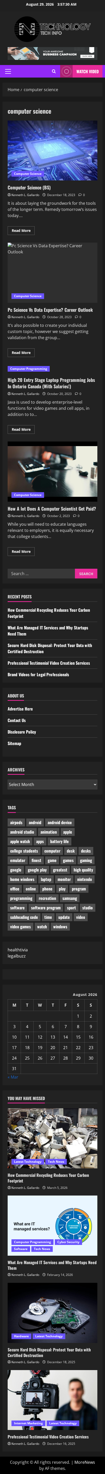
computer (52, 851)
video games (20, 926)
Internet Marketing (28, 1423)
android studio (22, 832)
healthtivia (18, 950)
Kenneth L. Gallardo (25, 195)
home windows (22, 879)
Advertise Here (20, 709)
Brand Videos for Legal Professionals (38, 674)
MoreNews (84, 1462)
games (68, 860)
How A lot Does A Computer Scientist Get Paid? (52, 472)
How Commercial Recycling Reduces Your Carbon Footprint (48, 1178)
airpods (16, 822)
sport (71, 908)
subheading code (24, 917)
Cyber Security (68, 1242)
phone (47, 889)
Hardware (21, 1336)
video (80, 917)
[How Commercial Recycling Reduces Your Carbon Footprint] (52, 1138)
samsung (69, 898)
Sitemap (14, 743)
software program (46, 908)
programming (21, 898)
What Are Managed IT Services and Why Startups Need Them (52, 1265)
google (15, 870)
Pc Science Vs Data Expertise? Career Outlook (52, 273)
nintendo (84, 879)
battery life (59, 841)
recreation (47, 898)
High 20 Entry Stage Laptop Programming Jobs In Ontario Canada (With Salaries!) (51, 383)
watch (42, 926)
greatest (60, 870)
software (17, 908)
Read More (23, 231)
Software (21, 1249)
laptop (46, 879)
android (35, 822)
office (14, 889)
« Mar (13, 1077)
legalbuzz (17, 956)
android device (60, 822)
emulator (17, 860)
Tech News (56, 1161)
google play (37, 870)
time (48, 917)
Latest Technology (28, 1161)
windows (60, 926)
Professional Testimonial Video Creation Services (49, 663)
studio (87, 908)
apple (67, 832)
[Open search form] (54, 71)
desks (86, 851)
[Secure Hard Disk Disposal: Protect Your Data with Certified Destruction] (52, 1313)
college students (24, 851)
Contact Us (17, 720)
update (64, 917)
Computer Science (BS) (52, 151)
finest (36, 860)
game (52, 860)
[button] (8, 71)
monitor (64, 879)
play (62, 889)
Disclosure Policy (22, 732)
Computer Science (28, 173)
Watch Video (87, 71)
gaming (86, 860)
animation (49, 832)
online (31, 889)
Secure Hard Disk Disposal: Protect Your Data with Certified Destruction (49, 1352)
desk (71, 851)
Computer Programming (28, 369)
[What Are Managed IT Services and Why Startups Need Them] (52, 1226)
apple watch (20, 841)
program (79, 889)
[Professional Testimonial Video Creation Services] (52, 1400)
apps (40, 841)
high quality (83, 870)
